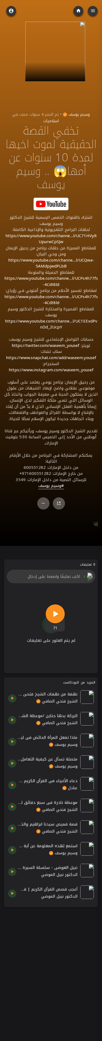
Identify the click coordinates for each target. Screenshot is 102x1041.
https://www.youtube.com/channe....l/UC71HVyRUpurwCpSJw (51, 239)
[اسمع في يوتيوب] (51, 203)
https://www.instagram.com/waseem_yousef (51, 370)
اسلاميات (51, 121)
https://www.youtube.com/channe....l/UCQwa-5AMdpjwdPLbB (51, 263)
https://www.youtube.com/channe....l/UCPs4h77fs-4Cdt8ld (51, 281)
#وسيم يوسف (51, 486)
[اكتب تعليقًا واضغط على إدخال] (51, 576)
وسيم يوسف (78, 114)
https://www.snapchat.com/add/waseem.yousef (51, 358)
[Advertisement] (51, 962)
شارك (59, 503)
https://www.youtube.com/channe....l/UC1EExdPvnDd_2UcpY (51, 324)
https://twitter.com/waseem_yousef (45, 345)
